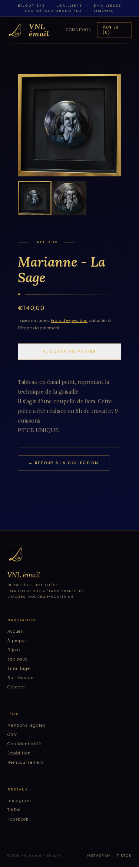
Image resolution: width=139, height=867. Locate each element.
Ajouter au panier (69, 351)
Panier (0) (111, 30)
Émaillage (18, 668)
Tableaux (17, 659)
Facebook (18, 819)
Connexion (79, 29)
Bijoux (14, 650)
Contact (16, 687)
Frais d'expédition (69, 320)
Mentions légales (26, 725)
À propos (17, 640)
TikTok (14, 810)
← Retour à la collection (64, 462)
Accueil (15, 631)
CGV (12, 734)
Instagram (19, 801)
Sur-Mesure (20, 678)
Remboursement (25, 762)
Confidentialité (24, 744)
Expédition (18, 753)
